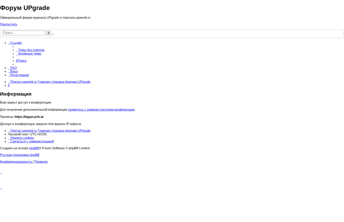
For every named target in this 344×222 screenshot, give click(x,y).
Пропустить (8, 24)
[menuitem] (30, 50)
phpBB (34, 148)
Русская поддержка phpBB (19, 155)
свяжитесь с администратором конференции (101, 109)
